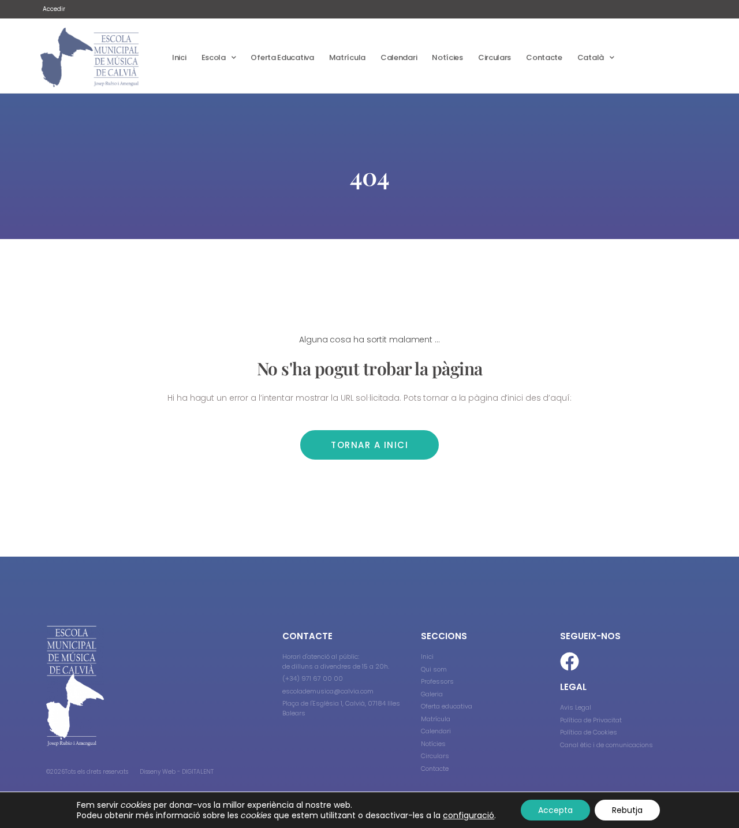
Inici (179, 57)
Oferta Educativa (282, 57)
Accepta (555, 810)
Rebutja (627, 810)
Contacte (544, 57)
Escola (213, 57)
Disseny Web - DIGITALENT (177, 771)
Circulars (494, 57)
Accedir (54, 9)
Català (590, 57)
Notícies (447, 57)
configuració (468, 815)
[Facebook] (569, 661)
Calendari (398, 57)
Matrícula (347, 57)
